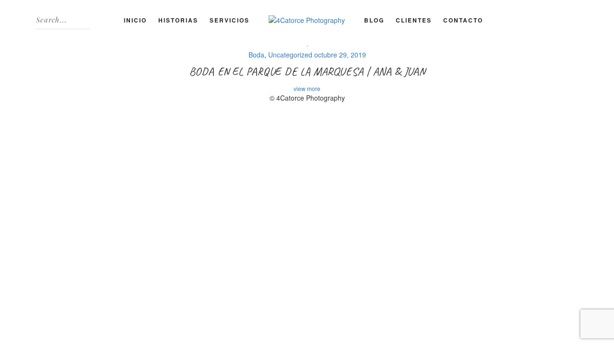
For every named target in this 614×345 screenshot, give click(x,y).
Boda (256, 54)
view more (307, 88)
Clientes (414, 20)
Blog (374, 20)
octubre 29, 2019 (340, 54)
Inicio (135, 20)
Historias (178, 20)
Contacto (463, 20)
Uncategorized (290, 54)
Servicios (229, 20)
